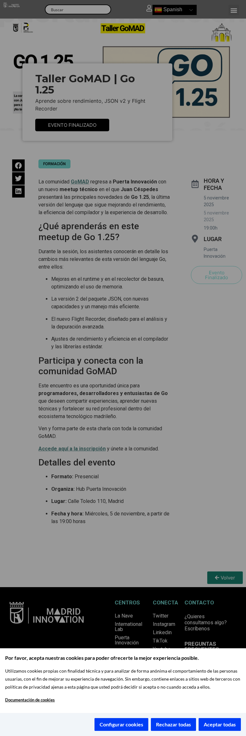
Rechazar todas (173, 724)
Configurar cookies (121, 724)
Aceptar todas (220, 724)
